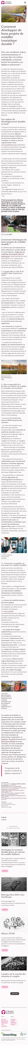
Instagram (13, 1022)
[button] (25, 2)
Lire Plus (5, 870)
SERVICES (3, 1019)
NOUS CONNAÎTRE (4, 1025)
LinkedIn (13, 1021)
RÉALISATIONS (4, 1021)
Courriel (13, 1024)
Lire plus (15, 993)
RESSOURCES (4, 1022)
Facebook (13, 1019)
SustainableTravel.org (8, 145)
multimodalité (8, 611)
